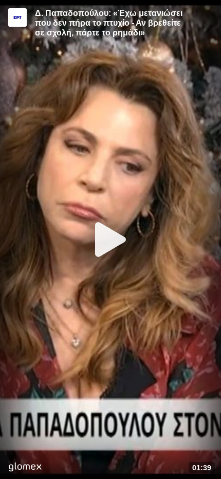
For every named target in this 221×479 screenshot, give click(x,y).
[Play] (110, 239)
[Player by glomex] (25, 468)
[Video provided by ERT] (17, 17)
